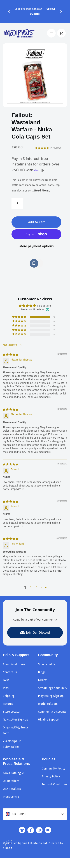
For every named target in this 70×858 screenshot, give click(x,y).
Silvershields (46, 664)
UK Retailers (11, 781)
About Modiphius (14, 664)
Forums (42, 680)
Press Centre (11, 796)
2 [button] (31, 587)
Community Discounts (52, 711)
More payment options (36, 246)
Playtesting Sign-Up (51, 696)
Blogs (41, 672)
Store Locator (11, 711)
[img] (10, 354)
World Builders (47, 703)
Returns (8, 703)
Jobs (5, 688)
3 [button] (36, 587)
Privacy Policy (51, 776)
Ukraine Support (48, 719)
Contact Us (10, 672)
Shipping (9, 696)
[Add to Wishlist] (36, 263)
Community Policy (53, 768)
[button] (9, 11)
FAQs (6, 680)
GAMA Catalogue (13, 773)
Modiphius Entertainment (30, 843)
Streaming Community (52, 688)
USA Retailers (12, 789)
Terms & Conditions (54, 784)
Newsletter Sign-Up (15, 719)
